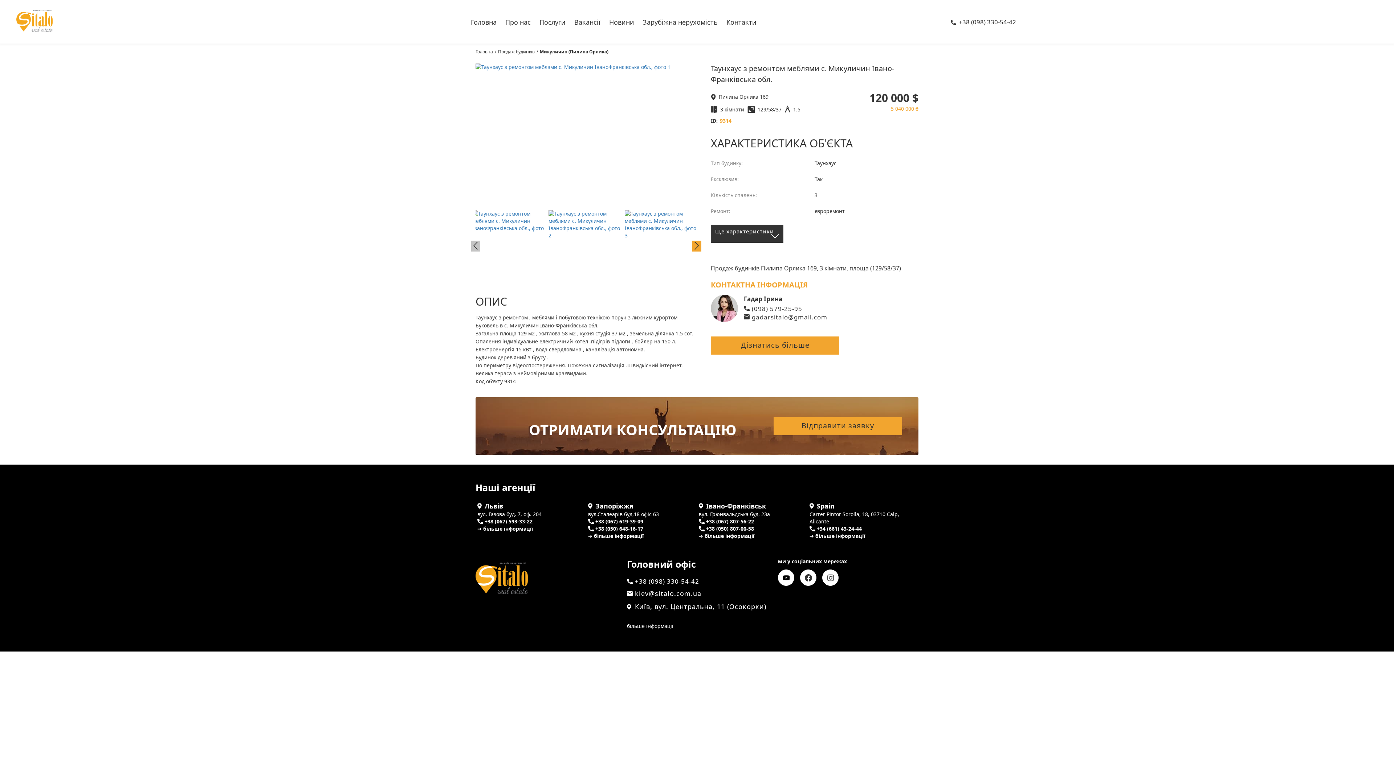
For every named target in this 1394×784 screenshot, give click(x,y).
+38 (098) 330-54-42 (987, 22)
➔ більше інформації (505, 528)
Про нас (518, 21)
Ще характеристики (744, 231)
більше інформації (650, 625)
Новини (621, 21)
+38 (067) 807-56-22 (730, 521)
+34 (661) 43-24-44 (839, 528)
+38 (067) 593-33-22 (509, 521)
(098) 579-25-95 (777, 309)
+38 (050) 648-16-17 (619, 528)
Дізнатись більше (775, 345)
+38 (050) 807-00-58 (730, 528)
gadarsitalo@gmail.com (789, 317)
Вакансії (587, 21)
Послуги (552, 21)
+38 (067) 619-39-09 (619, 521)
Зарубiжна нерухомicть (680, 21)
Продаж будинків (516, 52)
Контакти (741, 21)
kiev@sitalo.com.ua (668, 593)
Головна (484, 21)
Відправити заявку (838, 425)
